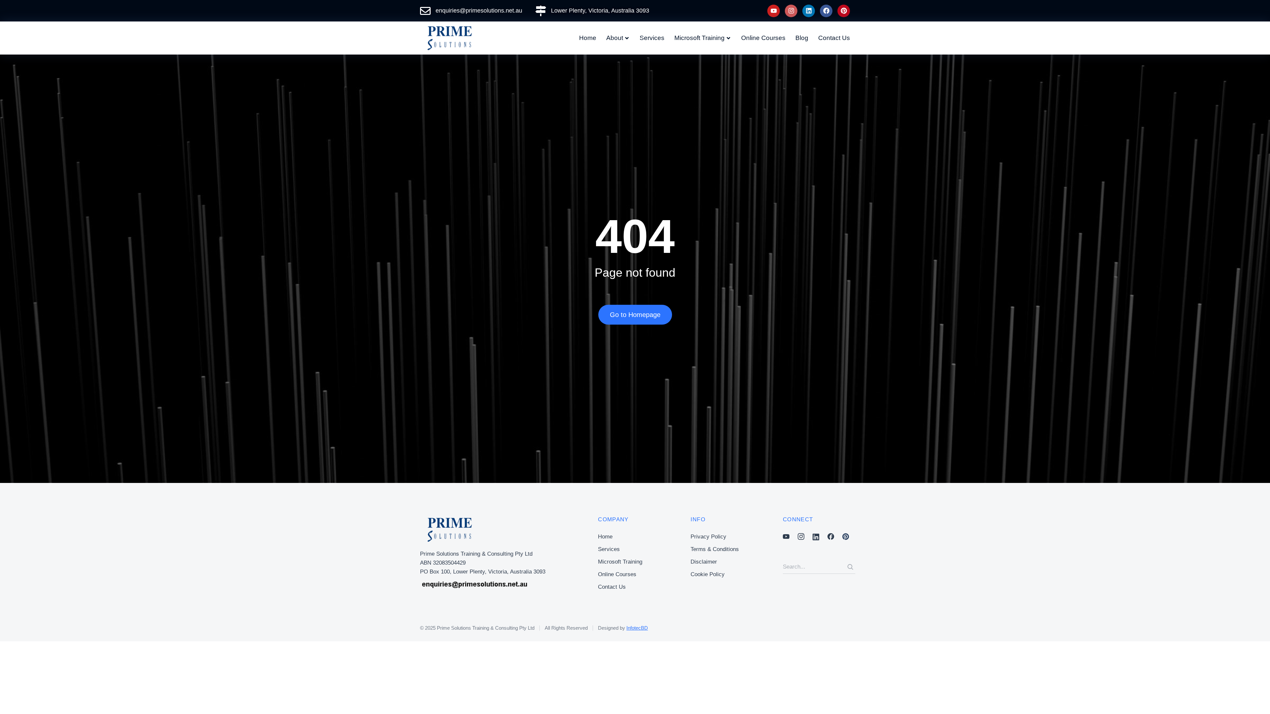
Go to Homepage (635, 314)
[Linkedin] (808, 11)
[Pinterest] (843, 11)
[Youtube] (773, 11)
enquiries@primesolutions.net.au (479, 10)
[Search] (850, 567)
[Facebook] (826, 11)
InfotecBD (637, 628)
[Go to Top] (1256, 700)
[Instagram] (791, 11)
